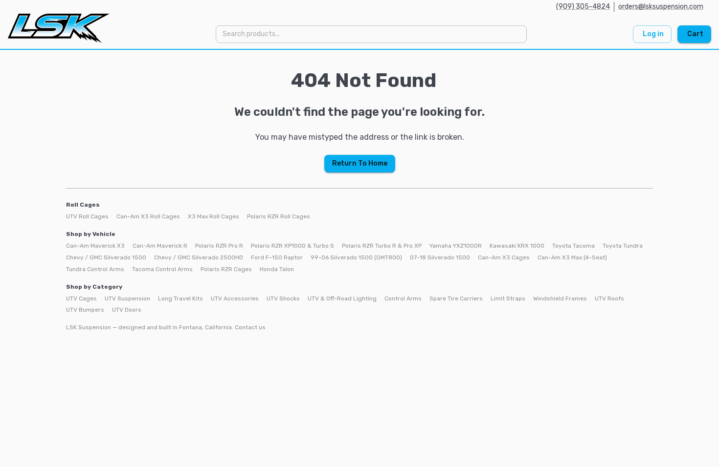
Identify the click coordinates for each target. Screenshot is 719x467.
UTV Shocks (283, 298)
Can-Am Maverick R (160, 245)
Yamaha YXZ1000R (455, 245)
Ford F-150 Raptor (277, 257)
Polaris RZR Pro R (219, 245)
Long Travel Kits (180, 298)
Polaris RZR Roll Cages (278, 216)
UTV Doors (126, 309)
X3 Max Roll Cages (213, 216)
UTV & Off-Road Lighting (342, 298)
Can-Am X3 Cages (504, 257)
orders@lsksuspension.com (660, 6)
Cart (695, 34)
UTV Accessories (235, 298)
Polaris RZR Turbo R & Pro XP (382, 245)
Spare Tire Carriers (456, 298)
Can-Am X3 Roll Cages (148, 216)
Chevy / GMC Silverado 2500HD (198, 257)
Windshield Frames (560, 298)
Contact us (250, 327)
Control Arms (403, 298)
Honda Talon (277, 269)
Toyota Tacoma (573, 245)
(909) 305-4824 (583, 6)
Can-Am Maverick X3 (95, 245)
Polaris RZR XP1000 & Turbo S (292, 245)
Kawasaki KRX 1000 (517, 245)
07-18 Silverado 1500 (440, 257)
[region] (359, 199)
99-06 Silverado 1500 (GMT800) (356, 257)
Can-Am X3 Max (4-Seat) (572, 257)
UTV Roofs (609, 298)
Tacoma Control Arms (162, 269)
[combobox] (370, 34)
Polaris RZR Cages (226, 269)
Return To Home (359, 163)
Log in (653, 34)
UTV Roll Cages (87, 216)
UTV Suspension (127, 298)
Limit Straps (508, 298)
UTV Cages (81, 298)
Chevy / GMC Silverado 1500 (106, 257)
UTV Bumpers (85, 309)
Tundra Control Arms (95, 269)
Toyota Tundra (623, 245)
